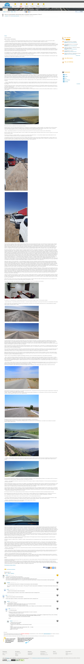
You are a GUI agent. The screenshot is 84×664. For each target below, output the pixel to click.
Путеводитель (24, 9)
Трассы (16, 9)
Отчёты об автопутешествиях (72, 42)
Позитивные (16, 654)
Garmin (66, 74)
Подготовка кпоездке (38, 6)
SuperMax (8, 582)
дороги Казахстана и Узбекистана (11, 569)
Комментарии (68, 39)
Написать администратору (69, 653)
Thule (65, 78)
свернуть (9, 573)
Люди (36, 9)
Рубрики (31, 9)
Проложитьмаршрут (27, 6)
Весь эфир (77, 55)
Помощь (67, 654)
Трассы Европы (55, 653)
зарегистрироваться (47, 633)
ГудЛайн (66, 76)
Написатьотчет (15, 6)
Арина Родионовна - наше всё (68, 50)
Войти (3, 1)
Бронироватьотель (32, 6)
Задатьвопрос (21, 6)
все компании (78, 83)
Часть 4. (5, 35)
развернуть (12, 573)
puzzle (8, 589)
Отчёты (11, 9)
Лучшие (4, 11)
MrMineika (65, 42)
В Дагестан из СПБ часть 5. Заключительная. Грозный (72, 53)
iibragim (65, 54)
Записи (5, 9)
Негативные (16, 655)
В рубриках (8, 11)
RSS (14, 11)
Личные (12, 11)
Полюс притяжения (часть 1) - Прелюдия (70, 41)
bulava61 (7, 575)
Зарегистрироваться (10, 1)
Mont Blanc (66, 81)
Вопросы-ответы (42, 653)
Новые (3, 653)
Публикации (64, 39)
